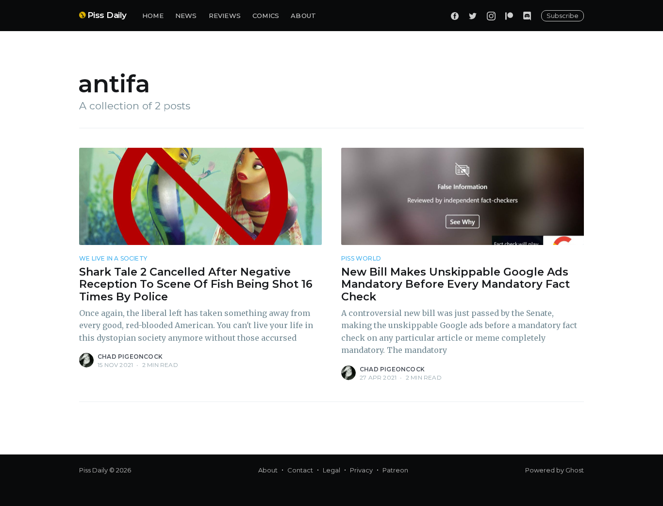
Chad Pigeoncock (130, 356)
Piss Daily (107, 15)
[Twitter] (473, 15)
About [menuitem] (268, 470)
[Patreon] (509, 15)
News (186, 15)
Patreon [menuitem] (395, 470)
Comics (265, 15)
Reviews (225, 15)
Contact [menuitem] (300, 470)
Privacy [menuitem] (361, 470)
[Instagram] (491, 15)
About (303, 15)
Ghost (574, 470)
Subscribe (563, 15)
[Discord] (527, 15)
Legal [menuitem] (331, 470)
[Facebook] (455, 15)
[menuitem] (152, 16)
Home (153, 15)
